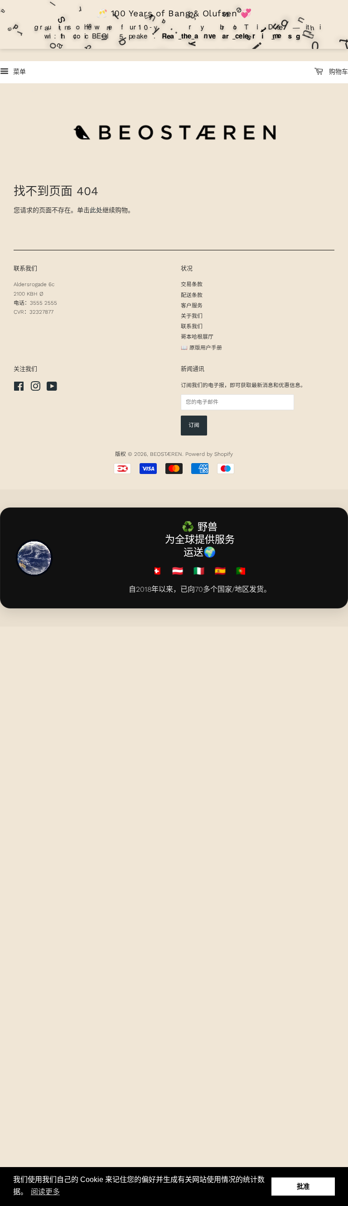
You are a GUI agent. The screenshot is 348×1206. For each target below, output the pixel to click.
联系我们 (192, 326)
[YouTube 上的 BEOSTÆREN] (52, 388)
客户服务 (192, 305)
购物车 (337, 71)
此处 (96, 210)
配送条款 (192, 295)
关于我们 (192, 316)
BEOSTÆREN (166, 454)
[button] (45, 1192)
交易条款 (192, 284)
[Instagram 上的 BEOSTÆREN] (35, 388)
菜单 (18, 71)
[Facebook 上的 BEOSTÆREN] (19, 388)
